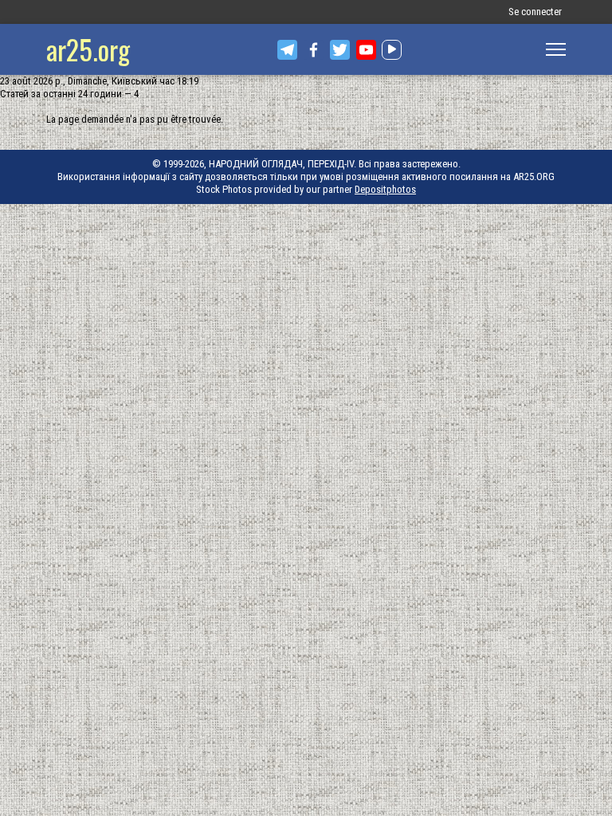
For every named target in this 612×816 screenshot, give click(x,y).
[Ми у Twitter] (340, 50)
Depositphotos (385, 189)
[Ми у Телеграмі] (287, 50)
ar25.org (88, 49)
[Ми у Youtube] (366, 50)
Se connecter (535, 12)
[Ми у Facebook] (314, 50)
